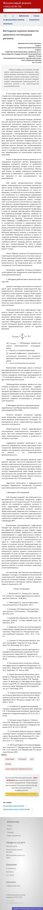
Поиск (11, 875)
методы (8, 764)
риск (32, 759)
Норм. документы (14, 835)
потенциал (22, 759)
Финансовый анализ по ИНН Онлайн (16, 809)
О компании (11, 868)
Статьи (9, 826)
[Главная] (13, 16)
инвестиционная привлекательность (19, 769)
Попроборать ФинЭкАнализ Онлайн (21, 794)
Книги (9, 829)
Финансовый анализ (17, 3)
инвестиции (10, 759)
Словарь (10, 832)
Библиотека (24, 16)
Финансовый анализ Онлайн (13, 806)
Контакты (10, 872)
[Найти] (38, 10)
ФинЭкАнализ (11, 846)
